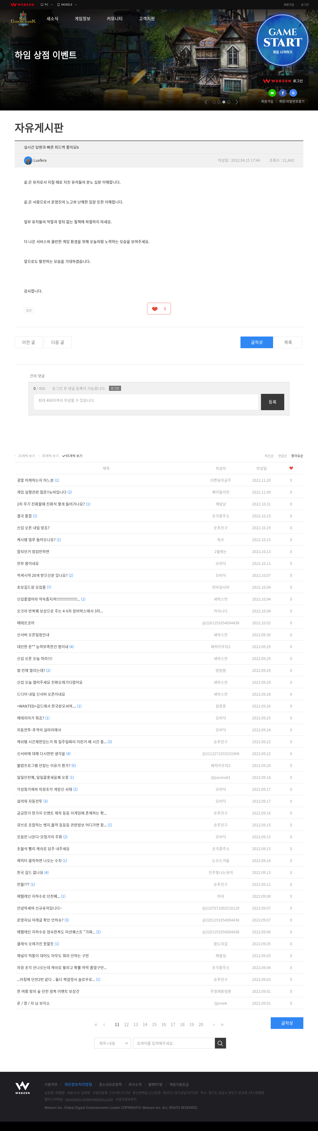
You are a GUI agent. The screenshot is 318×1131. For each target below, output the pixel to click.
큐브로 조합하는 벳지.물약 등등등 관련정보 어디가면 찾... (64, 825)
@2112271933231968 (220, 753)
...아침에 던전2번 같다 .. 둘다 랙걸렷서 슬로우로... (58, 979)
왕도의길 (221, 943)
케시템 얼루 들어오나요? (39, 539)
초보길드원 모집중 (34, 587)
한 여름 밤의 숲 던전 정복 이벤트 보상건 (48, 991)
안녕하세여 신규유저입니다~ (39, 908)
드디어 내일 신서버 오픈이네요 (41, 694)
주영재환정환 (220, 991)
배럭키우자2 (220, 646)
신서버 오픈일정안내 (33, 634)
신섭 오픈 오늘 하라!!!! (34, 658)
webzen (22, 4)
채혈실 (221, 955)
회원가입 (289, 5)
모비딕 (221, 563)
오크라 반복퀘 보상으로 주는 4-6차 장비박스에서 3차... (60, 611)
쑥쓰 (220, 539)
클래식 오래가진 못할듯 (38, 943)
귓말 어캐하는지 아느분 (38, 480)
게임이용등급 (179, 1084)
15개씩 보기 (26, 455)
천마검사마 (221, 587)
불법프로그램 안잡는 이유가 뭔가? (46, 765)
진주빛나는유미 (221, 872)
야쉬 (220, 896)
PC (46, 5)
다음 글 (57, 342)
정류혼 (221, 706)
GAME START (282, 40)
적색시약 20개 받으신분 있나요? (45, 575)
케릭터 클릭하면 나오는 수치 (42, 860)
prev (206, 102)
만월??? (26, 884)
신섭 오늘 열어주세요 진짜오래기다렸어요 (50, 682)
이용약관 (51, 1084)
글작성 (257, 342)
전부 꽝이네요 (28, 563)
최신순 (269, 455)
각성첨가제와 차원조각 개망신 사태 (47, 789)
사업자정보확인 (126, 1099)
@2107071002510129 (220, 908)
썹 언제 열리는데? (34, 670)
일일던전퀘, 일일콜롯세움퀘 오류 (45, 777)
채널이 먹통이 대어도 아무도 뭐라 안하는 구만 (53, 955)
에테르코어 (25, 623)
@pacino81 (220, 777)
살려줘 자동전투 (32, 801)
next (237, 102)
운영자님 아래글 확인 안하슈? (43, 920)
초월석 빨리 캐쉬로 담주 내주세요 (43, 848)
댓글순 (282, 455)
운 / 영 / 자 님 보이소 (33, 1003)
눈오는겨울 (221, 860)
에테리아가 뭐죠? (33, 718)
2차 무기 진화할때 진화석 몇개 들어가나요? (53, 504)
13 (135, 1024)
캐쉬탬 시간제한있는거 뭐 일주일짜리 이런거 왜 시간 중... (64, 741)
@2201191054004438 (220, 623)
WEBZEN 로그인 (283, 81)
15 (154, 1024)
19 (191, 1024)
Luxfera (40, 160)
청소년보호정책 (110, 1084)
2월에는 (220, 551)
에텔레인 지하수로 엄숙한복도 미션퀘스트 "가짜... (59, 932)
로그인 (305, 5)
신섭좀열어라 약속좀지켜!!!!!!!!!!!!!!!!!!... (51, 599)
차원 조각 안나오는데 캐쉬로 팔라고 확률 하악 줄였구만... (62, 967)
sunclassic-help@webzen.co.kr (89, 1099)
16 (163, 1024)
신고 (29, 310)
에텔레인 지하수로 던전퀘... (41, 896)
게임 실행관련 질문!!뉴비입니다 (44, 492)
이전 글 (28, 342)
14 (145, 1024)
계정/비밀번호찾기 (291, 101)
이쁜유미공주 (220, 480)
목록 (288, 342)
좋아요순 (297, 455)
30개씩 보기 (50, 455)
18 (182, 1024)
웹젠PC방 (155, 1084)
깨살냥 (221, 504)
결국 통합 (27, 516)
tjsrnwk (220, 1003)
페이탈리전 (221, 492)
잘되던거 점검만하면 (33, 551)
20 (201, 1024)
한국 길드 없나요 (33, 872)
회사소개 (135, 1084)
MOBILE (66, 5)
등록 (273, 402)
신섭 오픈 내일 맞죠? (33, 527)
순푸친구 (221, 527)
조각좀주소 (221, 516)
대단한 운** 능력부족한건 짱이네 (45, 646)
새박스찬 (221, 599)
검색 (220, 1043)
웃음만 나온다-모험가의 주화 (42, 836)
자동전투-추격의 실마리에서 (39, 729)
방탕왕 (221, 670)
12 (126, 1024)
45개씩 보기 (74, 455)
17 (173, 1024)
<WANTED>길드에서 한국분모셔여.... (49, 706)
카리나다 (221, 611)
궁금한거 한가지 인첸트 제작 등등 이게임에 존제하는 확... (62, 813)
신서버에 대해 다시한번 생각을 (44, 753)
